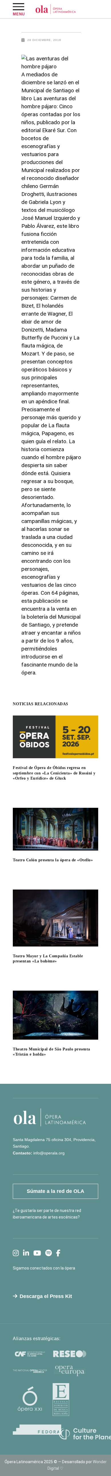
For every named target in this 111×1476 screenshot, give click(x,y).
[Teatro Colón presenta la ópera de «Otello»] (55, 829)
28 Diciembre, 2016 (44, 40)
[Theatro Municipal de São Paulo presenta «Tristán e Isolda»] (55, 1015)
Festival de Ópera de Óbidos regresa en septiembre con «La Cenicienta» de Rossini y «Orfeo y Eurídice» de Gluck (54, 773)
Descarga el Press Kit (46, 1296)
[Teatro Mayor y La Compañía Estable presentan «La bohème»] (55, 918)
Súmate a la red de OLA (55, 1191)
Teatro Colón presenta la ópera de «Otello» (53, 860)
